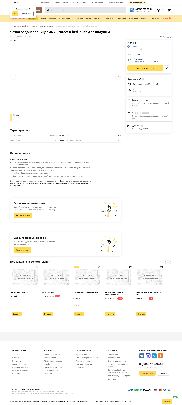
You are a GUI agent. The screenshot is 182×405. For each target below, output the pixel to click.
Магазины (163, 373)
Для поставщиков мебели (87, 358)
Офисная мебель (51, 370)
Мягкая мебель (50, 358)
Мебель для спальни (53, 361)
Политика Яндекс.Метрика (119, 376)
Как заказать (45, 2)
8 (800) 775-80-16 (143, 9)
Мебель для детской (53, 367)
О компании (113, 354)
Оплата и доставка (61, 2)
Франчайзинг (81, 354)
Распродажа (17, 18)
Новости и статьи (97, 2)
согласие (109, 401)
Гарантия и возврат (79, 2)
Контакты (16, 374)
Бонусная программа (137, 2)
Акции (165, 18)
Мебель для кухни (52, 354)
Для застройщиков (84, 364)
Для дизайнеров (83, 361)
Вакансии (80, 367)
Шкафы (47, 364)
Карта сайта (113, 379)
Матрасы (48, 374)
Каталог (15, 358)
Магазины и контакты (116, 2)
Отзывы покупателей (117, 361)
